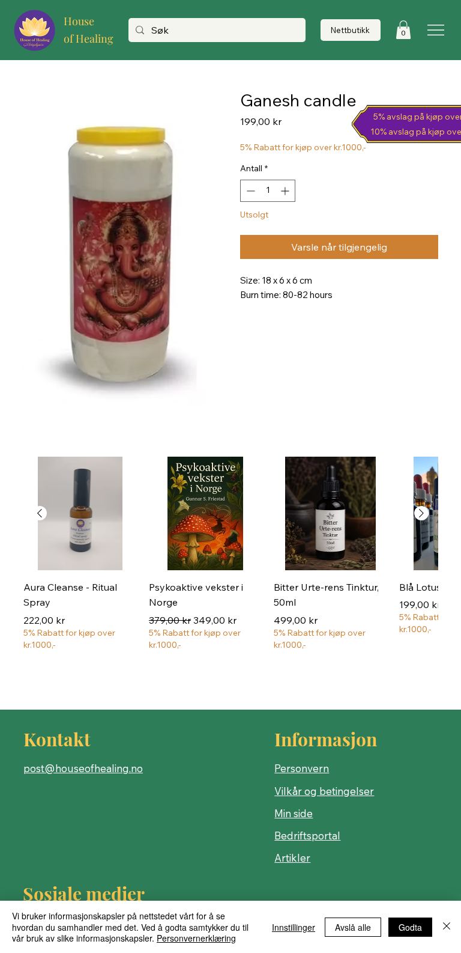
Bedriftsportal (307, 835)
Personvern (301, 768)
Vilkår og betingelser (324, 791)
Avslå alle (353, 927)
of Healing (88, 38)
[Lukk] (446, 926)
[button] (403, 29)
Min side (293, 813)
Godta (410, 927)
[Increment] (286, 190)
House (79, 21)
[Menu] (436, 30)
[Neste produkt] (421, 513)
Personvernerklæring (196, 938)
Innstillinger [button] (293, 927)
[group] (230, 569)
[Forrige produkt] (39, 513)
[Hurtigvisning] (80, 513)
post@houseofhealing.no (83, 768)
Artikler (292, 857)
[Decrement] (249, 190)
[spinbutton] (268, 190)
